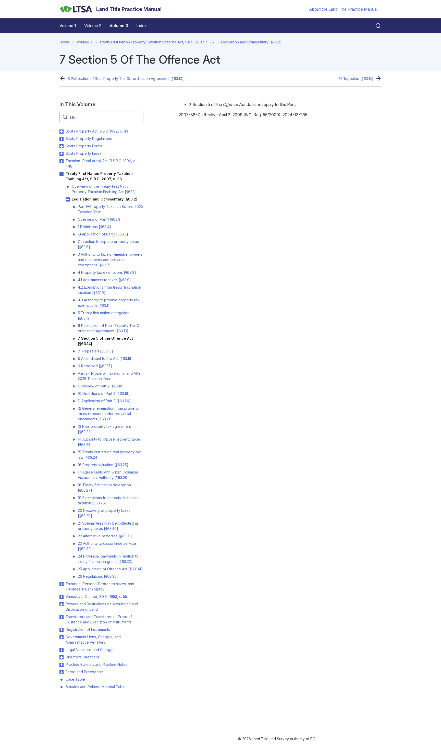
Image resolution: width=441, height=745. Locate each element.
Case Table (75, 679)
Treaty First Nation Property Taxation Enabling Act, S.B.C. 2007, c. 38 (156, 42)
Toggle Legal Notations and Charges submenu (61, 650)
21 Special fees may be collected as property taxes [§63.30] (108, 526)
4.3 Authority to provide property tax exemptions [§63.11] (108, 303)
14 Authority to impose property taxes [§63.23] (109, 442)
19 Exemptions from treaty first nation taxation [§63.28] (109, 500)
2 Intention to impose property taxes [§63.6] (108, 244)
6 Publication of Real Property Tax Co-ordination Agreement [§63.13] (125, 78)
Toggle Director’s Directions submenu (61, 657)
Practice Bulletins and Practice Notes (96, 664)
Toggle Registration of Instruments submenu (61, 630)
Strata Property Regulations (89, 138)
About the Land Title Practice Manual (343, 9)
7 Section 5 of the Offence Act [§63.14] (105, 341)
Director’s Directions (83, 657)
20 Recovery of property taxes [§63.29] (104, 513)
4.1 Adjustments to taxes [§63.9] (104, 280)
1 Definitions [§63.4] (94, 226)
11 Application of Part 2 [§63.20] (104, 401)
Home (64, 42)
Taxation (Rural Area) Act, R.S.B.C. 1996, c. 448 (101, 163)
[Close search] (375, 25)
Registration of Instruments (88, 629)
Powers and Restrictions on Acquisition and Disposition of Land (102, 606)
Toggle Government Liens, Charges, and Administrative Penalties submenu (61, 637)
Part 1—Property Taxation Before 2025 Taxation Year (110, 209)
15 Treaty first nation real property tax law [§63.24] (109, 454)
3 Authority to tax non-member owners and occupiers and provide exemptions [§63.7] (110, 259)
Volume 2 (92, 25)
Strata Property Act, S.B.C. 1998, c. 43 (97, 131)
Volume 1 (67, 25)
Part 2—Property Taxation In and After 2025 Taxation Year (110, 376)
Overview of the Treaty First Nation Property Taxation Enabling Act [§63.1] (104, 189)
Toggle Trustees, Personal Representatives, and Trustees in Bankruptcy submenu (61, 584)
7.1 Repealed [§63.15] (355, 78)
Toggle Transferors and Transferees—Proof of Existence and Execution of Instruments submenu (61, 617)
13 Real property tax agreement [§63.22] (104, 429)
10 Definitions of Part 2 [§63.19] (104, 393)
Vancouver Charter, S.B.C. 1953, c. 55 (96, 596)
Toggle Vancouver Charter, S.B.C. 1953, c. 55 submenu (61, 597)
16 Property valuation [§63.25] (103, 465)
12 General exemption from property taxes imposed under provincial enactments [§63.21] (108, 413)
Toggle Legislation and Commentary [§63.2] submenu (68, 199)
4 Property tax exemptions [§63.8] (107, 272)
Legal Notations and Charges (90, 649)
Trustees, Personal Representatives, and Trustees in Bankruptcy (100, 586)
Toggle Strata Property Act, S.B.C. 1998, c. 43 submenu (61, 131)
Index (141, 25)
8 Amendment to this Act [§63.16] (105, 358)
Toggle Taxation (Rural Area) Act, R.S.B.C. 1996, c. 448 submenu (61, 161)
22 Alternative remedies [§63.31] (105, 536)
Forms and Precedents (85, 672)
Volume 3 (118, 25)
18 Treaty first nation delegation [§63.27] (104, 487)
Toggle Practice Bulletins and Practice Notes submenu (61, 665)
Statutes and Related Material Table (96, 686)
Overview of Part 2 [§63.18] (101, 386)
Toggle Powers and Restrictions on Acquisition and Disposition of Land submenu (61, 604)
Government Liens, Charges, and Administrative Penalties (93, 639)
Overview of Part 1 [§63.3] (100, 219)
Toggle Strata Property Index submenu (61, 154)
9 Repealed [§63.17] (95, 366)
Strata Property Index (84, 153)
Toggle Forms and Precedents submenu (61, 672)
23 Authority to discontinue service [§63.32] (107, 546)
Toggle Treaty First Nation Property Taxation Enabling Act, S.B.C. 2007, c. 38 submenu (61, 174)
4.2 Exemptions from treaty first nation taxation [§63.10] (109, 290)
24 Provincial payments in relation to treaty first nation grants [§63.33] (108, 559)
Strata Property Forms (84, 146)
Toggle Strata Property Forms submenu (61, 146)
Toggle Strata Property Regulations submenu (61, 139)
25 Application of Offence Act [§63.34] (110, 569)
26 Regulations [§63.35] (98, 576)
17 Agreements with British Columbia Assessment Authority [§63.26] (108, 475)
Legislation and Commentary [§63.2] (251, 42)
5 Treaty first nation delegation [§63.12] (103, 315)
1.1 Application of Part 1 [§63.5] (103, 234)
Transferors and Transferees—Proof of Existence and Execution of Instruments (99, 619)
